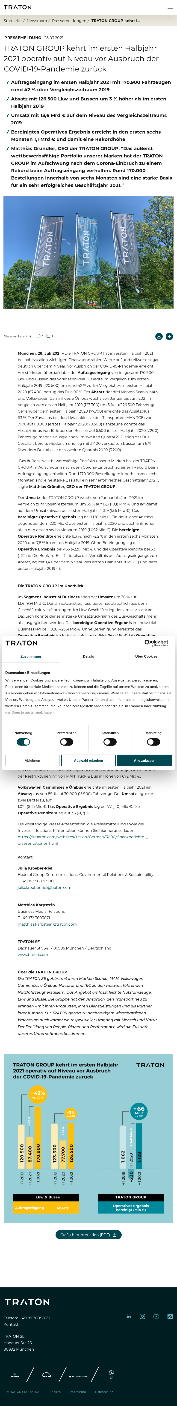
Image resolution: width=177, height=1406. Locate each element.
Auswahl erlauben (88, 760)
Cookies (55, 1392)
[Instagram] (142, 1316)
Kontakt (11, 1324)
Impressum (78, 1392)
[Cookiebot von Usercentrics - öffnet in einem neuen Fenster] (151, 642)
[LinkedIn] (128, 1316)
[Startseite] (17, 7)
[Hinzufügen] (169, 336)
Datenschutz (104, 1392)
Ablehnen (32, 760)
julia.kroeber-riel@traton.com (44, 887)
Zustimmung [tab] (31, 656)
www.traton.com (33, 954)
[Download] (159, 336)
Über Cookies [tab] (146, 656)
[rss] (170, 1316)
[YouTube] (156, 1316)
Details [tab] (88, 656)
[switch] (66, 742)
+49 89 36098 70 (35, 1317)
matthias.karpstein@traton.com (47, 924)
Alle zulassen (144, 760)
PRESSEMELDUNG (22, 37)
